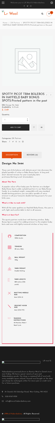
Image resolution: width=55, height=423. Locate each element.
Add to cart (15, 127)
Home (5, 23)
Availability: (6, 107)
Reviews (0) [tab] (32, 155)
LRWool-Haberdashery (13, 414)
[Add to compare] (41, 127)
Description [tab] (12, 155)
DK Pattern (15, 23)
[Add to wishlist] (34, 127)
